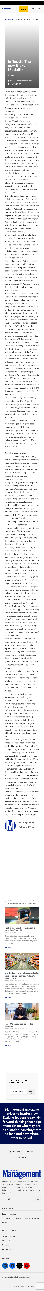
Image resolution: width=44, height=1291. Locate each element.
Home (7, 19)
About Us (6, 1240)
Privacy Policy (7, 1249)
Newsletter (29, 3)
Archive (11, 75)
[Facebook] (12, 1266)
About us (5, 3)
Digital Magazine (37, 3)
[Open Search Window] (33, 9)
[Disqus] (22, 867)
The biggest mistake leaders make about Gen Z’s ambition (20, 929)
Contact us (22, 3)
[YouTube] (27, 1266)
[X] (19, 1266)
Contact (5, 1245)
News (12, 19)
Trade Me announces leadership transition (19, 1025)
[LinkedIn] (5, 1266)
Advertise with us (13, 3)
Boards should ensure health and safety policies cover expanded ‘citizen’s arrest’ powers (22, 976)
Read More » (8, 947)
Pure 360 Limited (9, 1214)
